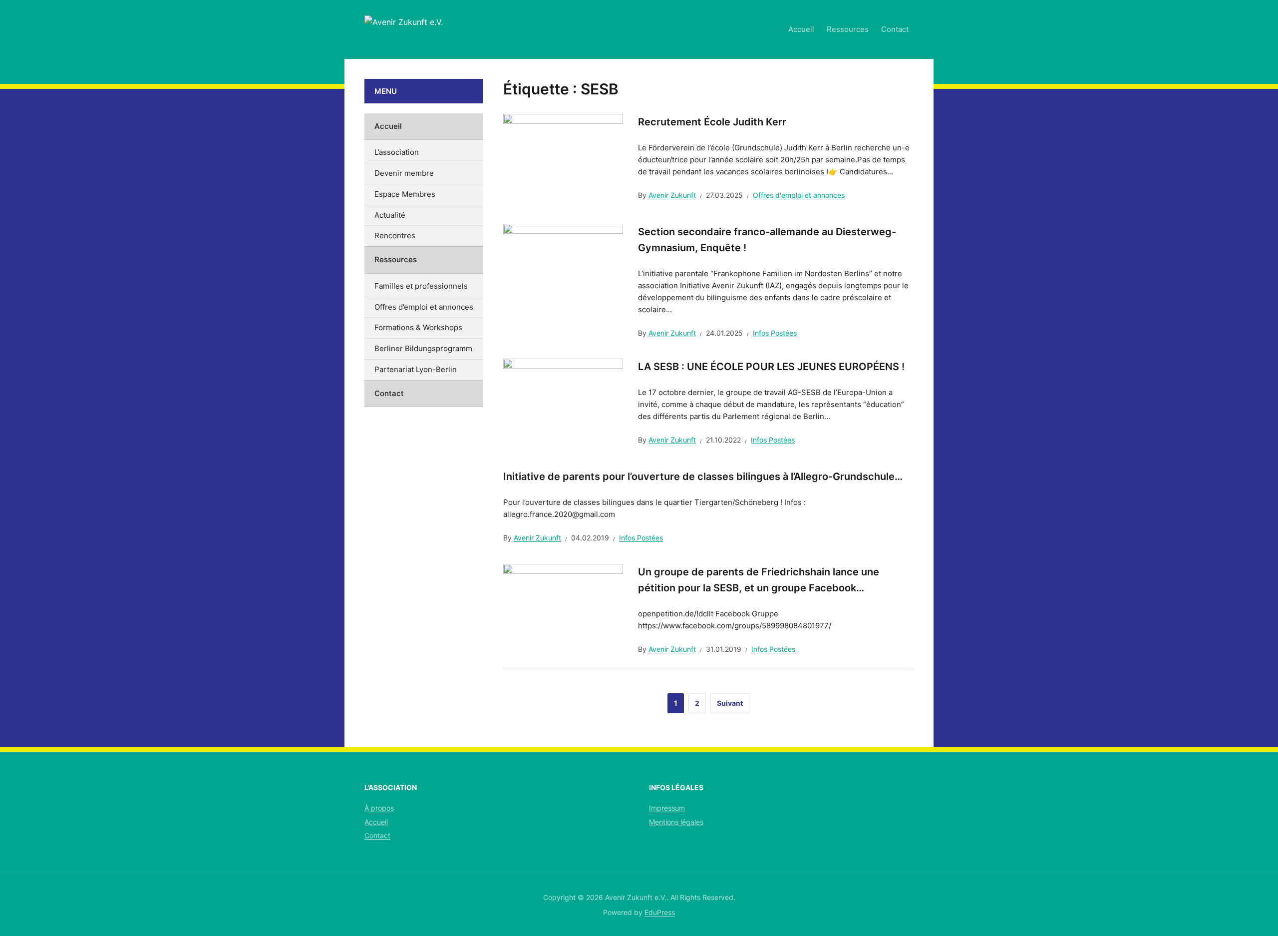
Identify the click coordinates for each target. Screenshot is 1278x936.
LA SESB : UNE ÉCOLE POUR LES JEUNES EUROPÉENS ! (771, 367)
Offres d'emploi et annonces (799, 195)
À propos (379, 808)
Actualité (389, 215)
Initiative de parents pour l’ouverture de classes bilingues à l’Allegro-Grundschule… (703, 476)
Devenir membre (404, 173)
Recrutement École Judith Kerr (712, 122)
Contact (895, 29)
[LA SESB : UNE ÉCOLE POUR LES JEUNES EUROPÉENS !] (563, 403)
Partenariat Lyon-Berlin (415, 369)
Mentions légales (676, 822)
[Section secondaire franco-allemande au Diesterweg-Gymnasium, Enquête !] (563, 268)
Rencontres (394, 235)
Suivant (730, 703)
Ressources (848, 29)
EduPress (659, 912)
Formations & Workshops (418, 327)
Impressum (667, 808)
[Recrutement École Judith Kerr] (563, 158)
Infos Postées (775, 333)
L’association (396, 152)
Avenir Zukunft (672, 195)
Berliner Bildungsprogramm (423, 348)
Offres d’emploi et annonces (423, 307)
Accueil (801, 29)
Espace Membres (404, 194)
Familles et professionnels (421, 286)
